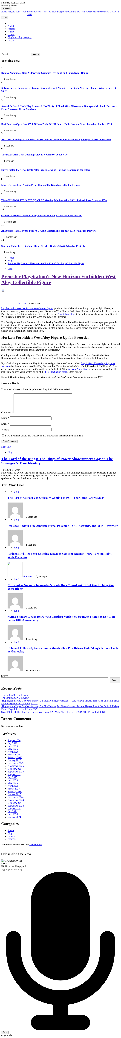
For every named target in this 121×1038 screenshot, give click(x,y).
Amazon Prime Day (77, 369)
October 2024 (14, 802)
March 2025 (14, 788)
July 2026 (12, 743)
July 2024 (12, 811)
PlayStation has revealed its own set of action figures (27, 308)
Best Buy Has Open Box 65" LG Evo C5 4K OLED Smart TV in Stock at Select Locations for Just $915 (56, 124)
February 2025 (15, 791)
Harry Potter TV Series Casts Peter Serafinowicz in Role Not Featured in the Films (45, 170)
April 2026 (13, 751)
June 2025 (13, 780)
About (11, 26)
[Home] (8, 23)
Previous (7, 8)
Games (11, 34)
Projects (11, 28)
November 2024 (16, 800)
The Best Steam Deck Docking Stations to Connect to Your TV (34, 154)
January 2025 (14, 794)
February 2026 (15, 757)
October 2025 (14, 768)
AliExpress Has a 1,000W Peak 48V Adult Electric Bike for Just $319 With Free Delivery (48, 230)
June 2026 (13, 746)
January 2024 (14, 817)
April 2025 (13, 785)
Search (4, 676)
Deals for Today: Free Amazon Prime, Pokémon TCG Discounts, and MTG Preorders (63, 525)
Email (5, 423)
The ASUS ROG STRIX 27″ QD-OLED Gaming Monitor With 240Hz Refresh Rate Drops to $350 (54, 200)
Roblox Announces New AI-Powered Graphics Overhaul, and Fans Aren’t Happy (44, 73)
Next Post (6, 446)
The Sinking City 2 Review (15, 695)
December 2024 (15, 797)
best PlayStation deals (56, 372)
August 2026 (14, 740)
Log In (11, 40)
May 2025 (13, 783)
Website (5, 429)
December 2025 (15, 763)
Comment (7, 412)
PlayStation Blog (66, 314)
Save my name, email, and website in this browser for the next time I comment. (44, 435)
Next (5, 17)
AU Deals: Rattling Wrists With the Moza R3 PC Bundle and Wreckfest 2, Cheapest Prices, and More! (56, 139)
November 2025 (16, 766)
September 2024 (16, 805)
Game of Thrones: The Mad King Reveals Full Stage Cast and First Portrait (41, 215)
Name (5, 418)
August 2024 (14, 808)
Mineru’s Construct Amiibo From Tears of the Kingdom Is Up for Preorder (41, 185)
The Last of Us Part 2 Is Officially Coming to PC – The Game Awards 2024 (56, 497)
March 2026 (14, 754)
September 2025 (16, 771)
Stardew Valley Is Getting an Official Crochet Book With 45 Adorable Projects (43, 246)
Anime (11, 31)
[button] (2, 45)
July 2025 (12, 777)
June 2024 (13, 814)
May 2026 (13, 749)
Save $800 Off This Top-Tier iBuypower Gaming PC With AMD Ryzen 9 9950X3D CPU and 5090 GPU (54, 712)
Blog (20, 37)
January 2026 (14, 760)
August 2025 (14, 774)
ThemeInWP (35, 844)
